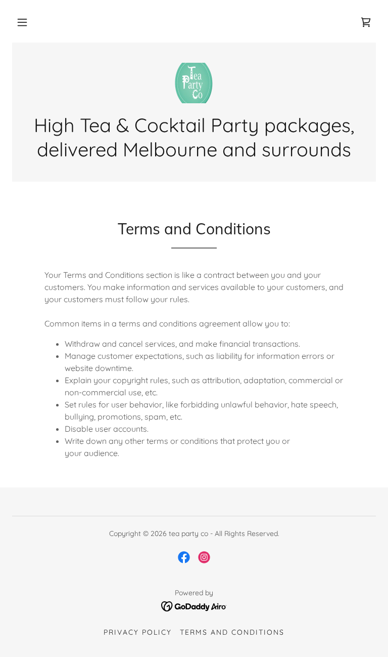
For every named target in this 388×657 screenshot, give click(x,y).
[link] (366, 22)
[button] (22, 22)
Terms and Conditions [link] (232, 632)
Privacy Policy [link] (138, 632)
